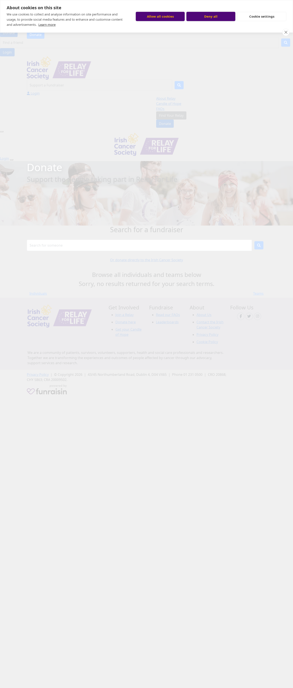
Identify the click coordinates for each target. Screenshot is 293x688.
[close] (285, 32)
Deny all (210, 16)
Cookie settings (261, 16)
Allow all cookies (160, 16)
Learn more (47, 24)
